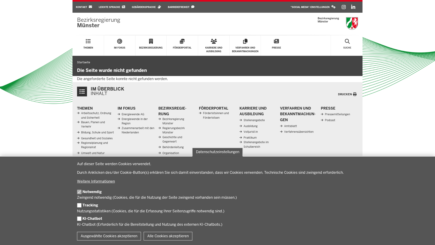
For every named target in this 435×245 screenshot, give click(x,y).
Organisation (170, 153)
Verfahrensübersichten (299, 132)
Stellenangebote (254, 120)
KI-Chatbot (92, 218)
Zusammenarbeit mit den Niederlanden (138, 130)
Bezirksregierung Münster (173, 121)
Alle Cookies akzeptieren (168, 236)
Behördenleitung (173, 147)
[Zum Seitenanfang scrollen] (425, 236)
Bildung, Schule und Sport (97, 132)
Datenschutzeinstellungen (217, 151)
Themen (85, 108)
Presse (328, 108)
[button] (313, 7)
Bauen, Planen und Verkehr (93, 124)
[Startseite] (338, 23)
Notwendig (92, 191)
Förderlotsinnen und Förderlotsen (216, 115)
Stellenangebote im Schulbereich (256, 144)
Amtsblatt (290, 126)
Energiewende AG (133, 114)
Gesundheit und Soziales (97, 138)
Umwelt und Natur (93, 153)
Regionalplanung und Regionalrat (94, 145)
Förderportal (213, 108)
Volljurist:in (251, 132)
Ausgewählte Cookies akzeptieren (109, 236)
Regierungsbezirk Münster (173, 130)
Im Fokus (126, 108)
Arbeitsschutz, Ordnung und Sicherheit (96, 115)
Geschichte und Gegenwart (172, 139)
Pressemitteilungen (337, 114)
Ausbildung (251, 126)
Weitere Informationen (96, 181)
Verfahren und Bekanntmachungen (298, 114)
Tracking (90, 205)
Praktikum (250, 138)
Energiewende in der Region (135, 121)
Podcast (330, 120)
